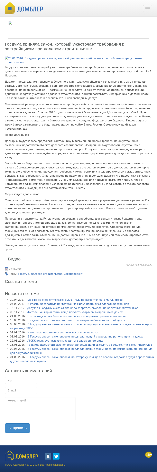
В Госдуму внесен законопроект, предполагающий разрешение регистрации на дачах (85, 336)
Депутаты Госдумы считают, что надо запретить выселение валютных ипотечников (82, 307)
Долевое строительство (46, 273)
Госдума (23, 273)
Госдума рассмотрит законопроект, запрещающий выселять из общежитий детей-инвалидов (89, 344)
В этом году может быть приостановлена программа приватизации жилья (76, 316)
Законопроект (73, 273)
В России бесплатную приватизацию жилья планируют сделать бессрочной (78, 303)
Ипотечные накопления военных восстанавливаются (63, 332)
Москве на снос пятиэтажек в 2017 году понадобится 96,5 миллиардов (74, 299)
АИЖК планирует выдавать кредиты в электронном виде (65, 340)
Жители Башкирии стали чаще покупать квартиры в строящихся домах (75, 312)
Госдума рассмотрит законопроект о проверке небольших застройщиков (76, 320)
